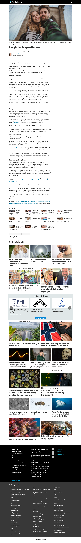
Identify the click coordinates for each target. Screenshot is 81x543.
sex (23, 234)
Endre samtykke (16, 480)
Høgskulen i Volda (14, 513)
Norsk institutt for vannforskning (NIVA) (40, 531)
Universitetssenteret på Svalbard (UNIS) (61, 527)
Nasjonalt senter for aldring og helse (40, 501)
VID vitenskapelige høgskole (59, 532)
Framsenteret (13, 503)
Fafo (12, 497)
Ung (58, 2)
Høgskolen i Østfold (15, 512)
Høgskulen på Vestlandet (16, 515)
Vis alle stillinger (40, 318)
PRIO (55, 489)
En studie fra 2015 (13, 147)
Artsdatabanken (14, 491)
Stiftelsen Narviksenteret (59, 507)
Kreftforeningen (14, 522)
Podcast (62, 2)
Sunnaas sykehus (57, 508)
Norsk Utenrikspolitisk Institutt (39, 528)
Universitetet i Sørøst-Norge (59, 525)
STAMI (55, 503)
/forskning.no (58, 451)
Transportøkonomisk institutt (60, 513)
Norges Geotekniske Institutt (38, 514)
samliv (27, 234)
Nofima (34, 509)
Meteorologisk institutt (15, 526)
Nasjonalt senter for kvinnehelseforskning (41, 505)
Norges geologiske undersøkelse (39, 519)
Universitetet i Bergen (58, 518)
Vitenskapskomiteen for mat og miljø (61, 533)
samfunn (12, 234)
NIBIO (12, 530)
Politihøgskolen (57, 487)
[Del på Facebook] (10, 237)
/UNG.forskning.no (59, 454)
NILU (12, 534)
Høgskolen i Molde (15, 510)
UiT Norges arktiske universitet (60, 515)
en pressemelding (16, 122)
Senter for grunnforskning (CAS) (60, 499)
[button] (11, 308)
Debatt (54, 2)
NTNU (34, 495)
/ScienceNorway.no (59, 456)
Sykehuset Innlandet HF (58, 510)
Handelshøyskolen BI (15, 507)
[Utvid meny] (71, 2)
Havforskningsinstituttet (16, 508)
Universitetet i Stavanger (59, 523)
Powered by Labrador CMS (40, 539)
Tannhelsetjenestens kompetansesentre (62, 512)
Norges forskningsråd (37, 518)
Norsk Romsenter (36, 526)
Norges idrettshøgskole (37, 521)
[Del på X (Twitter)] (12, 237)
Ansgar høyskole (14, 487)
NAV (12, 528)
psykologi (18, 234)
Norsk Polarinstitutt (36, 523)
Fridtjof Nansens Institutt (16, 505)
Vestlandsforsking (57, 528)
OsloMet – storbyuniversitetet (38, 533)
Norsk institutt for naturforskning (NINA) (41, 529)
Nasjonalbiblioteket (36, 497)
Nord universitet (36, 511)
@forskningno (58, 449)
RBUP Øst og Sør (57, 491)
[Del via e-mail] (16, 237)
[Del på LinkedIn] (14, 237)
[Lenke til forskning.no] (29, 1)
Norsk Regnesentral (36, 524)
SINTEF (55, 497)
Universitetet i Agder (58, 517)
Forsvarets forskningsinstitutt (17, 502)
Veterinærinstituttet (58, 530)
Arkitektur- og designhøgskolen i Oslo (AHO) (20, 489)
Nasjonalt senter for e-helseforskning (40, 503)
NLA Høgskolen (36, 487)
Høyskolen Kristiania (15, 517)
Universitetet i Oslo (58, 522)
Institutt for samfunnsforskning (17, 518)
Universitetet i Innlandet (59, 520)
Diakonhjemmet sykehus (16, 492)
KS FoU (12, 520)
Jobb (67, 2)
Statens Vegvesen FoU (58, 505)
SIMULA (55, 495)
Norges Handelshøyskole (37, 516)
